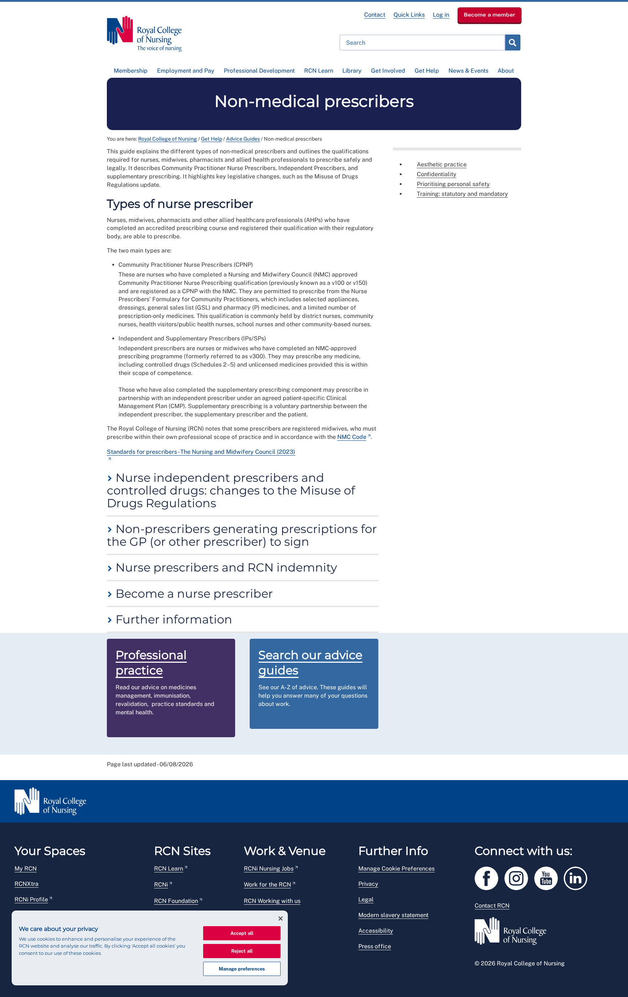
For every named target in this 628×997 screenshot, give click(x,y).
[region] (150, 948)
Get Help (427, 70)
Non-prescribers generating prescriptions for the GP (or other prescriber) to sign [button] (242, 535)
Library (352, 70)
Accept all (241, 933)
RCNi (161, 884)
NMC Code (351, 436)
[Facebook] (489, 876)
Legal (366, 899)
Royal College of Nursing (167, 139)
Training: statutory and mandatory (462, 193)
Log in (441, 14)
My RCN (26, 868)
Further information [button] (172, 619)
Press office (374, 946)
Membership (131, 70)
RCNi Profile (31, 899)
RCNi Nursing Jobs (269, 868)
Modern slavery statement (393, 915)
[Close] (280, 918)
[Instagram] (519, 876)
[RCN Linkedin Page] (578, 876)
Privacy (368, 883)
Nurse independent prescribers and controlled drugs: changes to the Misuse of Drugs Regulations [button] (231, 490)
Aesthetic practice (442, 164)
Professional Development (259, 70)
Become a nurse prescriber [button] (193, 593)
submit (512, 43)
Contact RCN (492, 905)
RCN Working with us (272, 900)
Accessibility (375, 930)
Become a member (489, 14)
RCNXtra (27, 883)
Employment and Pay (185, 70)
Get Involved (388, 70)
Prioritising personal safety (453, 184)
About (506, 70)
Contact (374, 14)
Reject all (242, 951)
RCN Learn (318, 70)
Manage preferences (242, 969)
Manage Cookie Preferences (396, 868)
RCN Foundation (176, 900)
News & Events (468, 70)
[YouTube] (549, 876)
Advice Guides (243, 139)
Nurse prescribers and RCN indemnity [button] (225, 567)
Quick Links (409, 14)
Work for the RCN (267, 884)
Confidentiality (436, 174)
